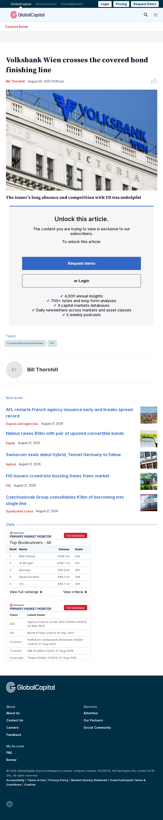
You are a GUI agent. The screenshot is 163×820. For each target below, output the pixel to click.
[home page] (28, 15)
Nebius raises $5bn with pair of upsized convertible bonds (65, 433)
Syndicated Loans (19, 511)
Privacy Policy (58, 780)
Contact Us (14, 720)
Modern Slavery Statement (89, 780)
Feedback (13, 734)
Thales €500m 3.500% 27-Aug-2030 (52, 657)
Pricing (121, 4)
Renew (11, 759)
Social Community (97, 727)
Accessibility (15, 780)
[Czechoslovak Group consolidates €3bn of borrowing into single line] (148, 502)
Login (105, 4)
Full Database (75, 535)
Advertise (91, 713)
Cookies (30, 784)
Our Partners (93, 720)
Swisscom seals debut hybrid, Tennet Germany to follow (63, 454)
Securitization (46, 4)
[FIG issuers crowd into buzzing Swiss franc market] (148, 481)
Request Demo (144, 4)
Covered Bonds (16, 26)
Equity (10, 443)
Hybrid (11, 464)
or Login (81, 281)
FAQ (9, 752)
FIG (52, 343)
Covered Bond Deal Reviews (25, 343)
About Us (13, 713)
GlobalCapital (21, 4)
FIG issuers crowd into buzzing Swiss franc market (57, 475)
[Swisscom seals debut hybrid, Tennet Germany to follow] (148, 460)
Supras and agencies (22, 424)
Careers (12, 727)
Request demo (81, 263)
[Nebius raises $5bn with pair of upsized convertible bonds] (148, 438)
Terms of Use (36, 780)
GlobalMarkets (72, 4)
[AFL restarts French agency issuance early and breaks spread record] (148, 415)
